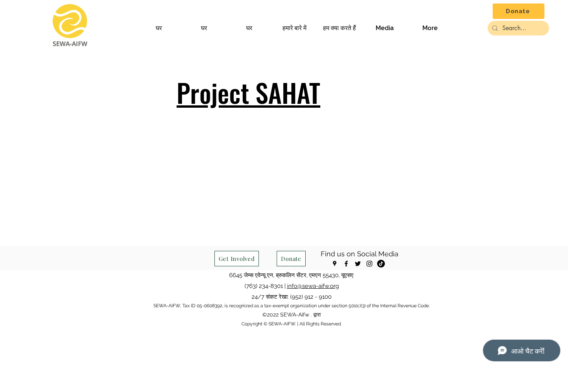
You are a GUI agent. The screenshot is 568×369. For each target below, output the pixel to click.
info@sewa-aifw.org (313, 286)
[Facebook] (346, 263)
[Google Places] (334, 263)
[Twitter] (358, 263)
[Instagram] (369, 263)
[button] (294, 28)
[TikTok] (381, 263)
